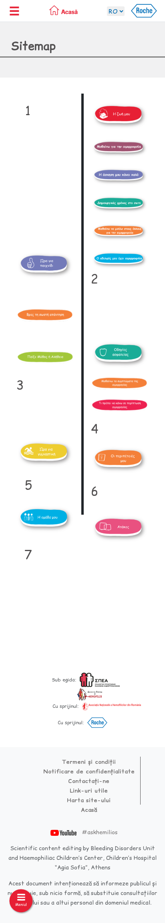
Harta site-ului (89, 800)
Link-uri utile (89, 791)
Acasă (89, 810)
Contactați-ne (88, 781)
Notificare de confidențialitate (89, 771)
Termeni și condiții (89, 762)
